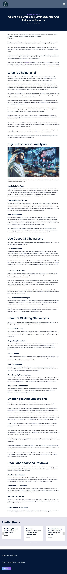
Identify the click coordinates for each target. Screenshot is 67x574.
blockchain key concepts (53, 66)
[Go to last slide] (3, 533)
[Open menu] (64, 4)
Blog (7, 562)
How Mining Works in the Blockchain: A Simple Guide (11, 531)
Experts (23, 562)
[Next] (64, 533)
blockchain (28, 62)
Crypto (18, 562)
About (3, 562)
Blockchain (13, 562)
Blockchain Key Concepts (33, 14)
